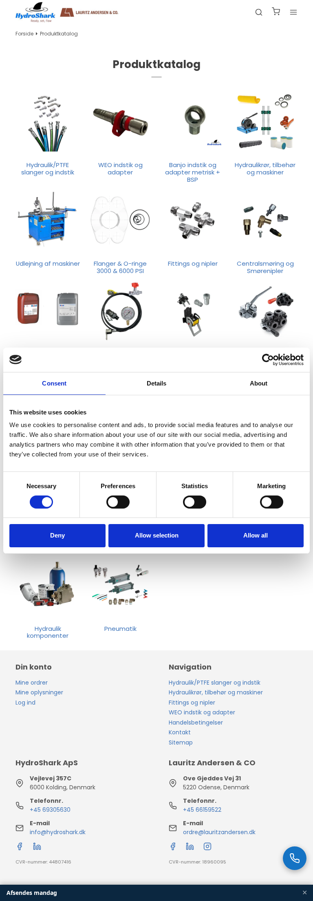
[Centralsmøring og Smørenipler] (265, 220)
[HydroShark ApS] (67, 12)
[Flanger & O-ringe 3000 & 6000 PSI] (120, 220)
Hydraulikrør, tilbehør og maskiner (216, 692)
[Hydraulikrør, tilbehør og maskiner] (265, 122)
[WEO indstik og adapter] (120, 122)
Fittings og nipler (192, 702)
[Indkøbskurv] (276, 12)
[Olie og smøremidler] (47, 312)
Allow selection (157, 535)
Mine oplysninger (39, 692)
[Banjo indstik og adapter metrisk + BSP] (193, 122)
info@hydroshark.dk (58, 832)
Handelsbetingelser (196, 722)
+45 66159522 (202, 810)
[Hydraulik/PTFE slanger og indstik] (47, 122)
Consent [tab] (54, 382)
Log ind (25, 702)
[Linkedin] (37, 848)
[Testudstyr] (120, 312)
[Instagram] (207, 848)
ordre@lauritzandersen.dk (219, 832)
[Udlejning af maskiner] (47, 220)
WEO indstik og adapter (202, 712)
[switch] (118, 502)
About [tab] (259, 382)
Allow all (255, 535)
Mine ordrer (31, 683)
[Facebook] (19, 848)
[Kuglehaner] (265, 312)
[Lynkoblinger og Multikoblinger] (193, 312)
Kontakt (180, 732)
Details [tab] (157, 382)
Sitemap (181, 742)
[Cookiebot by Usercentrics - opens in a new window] (268, 359)
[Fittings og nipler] (193, 220)
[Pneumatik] (120, 585)
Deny (57, 535)
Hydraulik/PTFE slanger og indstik (214, 683)
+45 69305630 (50, 810)
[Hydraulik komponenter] (47, 585)
